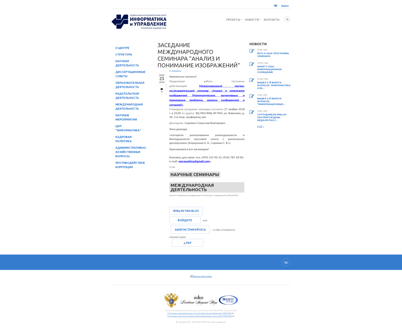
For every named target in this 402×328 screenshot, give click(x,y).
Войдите (185, 220)
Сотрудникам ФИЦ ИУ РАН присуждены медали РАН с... (271, 117)
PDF (188, 242)
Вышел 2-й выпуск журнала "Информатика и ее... (274, 85)
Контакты (272, 19)
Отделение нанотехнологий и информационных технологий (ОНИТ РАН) (200, 316)
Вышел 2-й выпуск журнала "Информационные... (271, 101)
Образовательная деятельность (127, 85)
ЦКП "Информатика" (126, 128)
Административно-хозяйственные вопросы (128, 152)
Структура (121, 55)
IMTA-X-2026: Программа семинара (273, 54)
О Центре (120, 48)
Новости (252, 19)
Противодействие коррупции (128, 165)
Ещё (260, 126)
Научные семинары (195, 174)
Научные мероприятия (124, 117)
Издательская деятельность (125, 95)
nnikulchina (176, 71)
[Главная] (138, 21)
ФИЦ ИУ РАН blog (186, 210)
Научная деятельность (125, 63)
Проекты (233, 19)
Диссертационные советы (130, 74)
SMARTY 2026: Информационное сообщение (269, 69)
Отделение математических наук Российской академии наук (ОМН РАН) (200, 313)
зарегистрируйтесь (190, 229)
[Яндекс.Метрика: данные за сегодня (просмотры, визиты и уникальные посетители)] (201, 276)
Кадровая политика (121, 139)
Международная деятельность (129, 106)
